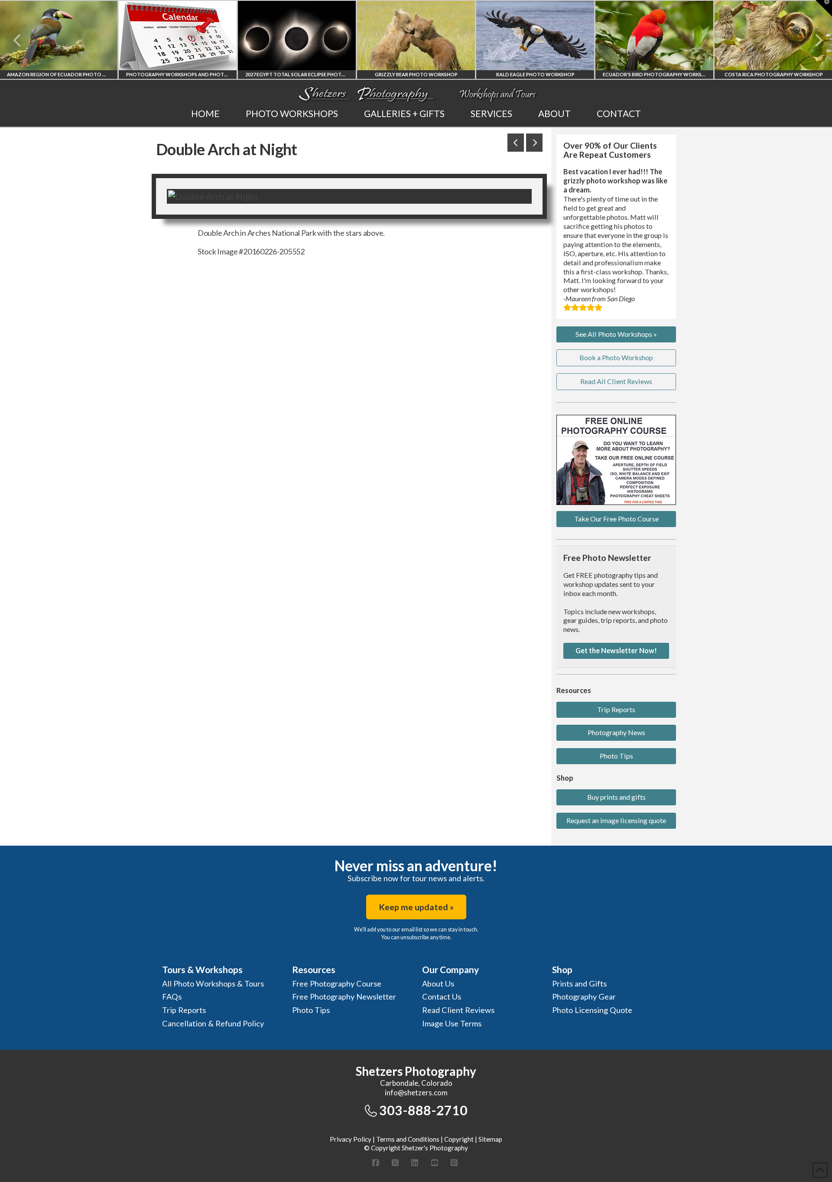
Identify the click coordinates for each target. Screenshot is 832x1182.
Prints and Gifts (579, 983)
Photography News (616, 732)
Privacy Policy (350, 1139)
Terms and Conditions (407, 1139)
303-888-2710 (423, 1110)
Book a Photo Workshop (616, 357)
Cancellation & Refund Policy (213, 1023)
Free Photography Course (336, 983)
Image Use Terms (451, 1023)
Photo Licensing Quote (592, 1010)
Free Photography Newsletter (344, 996)
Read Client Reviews (458, 1010)
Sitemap (490, 1139)
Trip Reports (616, 709)
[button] (824, 8)
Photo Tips (616, 756)
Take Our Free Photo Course (616, 518)
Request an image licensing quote (616, 820)
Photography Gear (584, 996)
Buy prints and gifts (616, 797)
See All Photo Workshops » (616, 334)
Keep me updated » (416, 907)
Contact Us (441, 996)
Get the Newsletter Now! (616, 650)
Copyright (459, 1139)
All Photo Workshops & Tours (213, 983)
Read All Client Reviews (616, 381)
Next (813, 40)
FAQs (172, 996)
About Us (438, 983)
